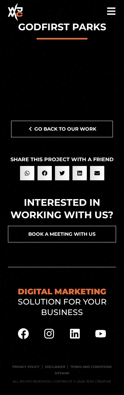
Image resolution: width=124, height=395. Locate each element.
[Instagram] (49, 333)
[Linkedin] (75, 333)
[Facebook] (23, 333)
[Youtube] (101, 333)
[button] (27, 173)
